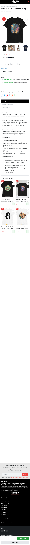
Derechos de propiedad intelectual (7, 522)
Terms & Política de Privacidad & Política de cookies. (19, 477)
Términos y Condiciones (5, 500)
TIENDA (4, 512)
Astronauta (5, 91)
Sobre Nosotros (4, 520)
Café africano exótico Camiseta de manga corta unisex (22, 228)
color (2, 57)
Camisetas (7, 89)
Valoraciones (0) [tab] (6, 107)
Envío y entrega (4, 505)
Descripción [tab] (5, 101)
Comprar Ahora (15, 542)
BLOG (3, 516)
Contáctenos (3, 509)
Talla (2, 61)
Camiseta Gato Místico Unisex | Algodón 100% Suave (22, 201)
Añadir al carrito (22, 538)
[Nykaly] (15, 2)
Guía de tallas (4, 68)
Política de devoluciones (5, 503)
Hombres (15, 89)
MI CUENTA (3, 514)
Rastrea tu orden (4, 507)
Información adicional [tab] (7, 104)
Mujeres (18, 89)
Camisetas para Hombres (11, 91)
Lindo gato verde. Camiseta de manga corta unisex (7, 201)
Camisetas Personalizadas (5, 92)
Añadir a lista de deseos (7, 71)
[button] (27, 2)
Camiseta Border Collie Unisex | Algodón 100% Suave (7, 228)
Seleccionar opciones (13, 204)
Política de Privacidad (5, 501)
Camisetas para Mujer (21, 91)
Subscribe (25, 474)
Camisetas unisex (14, 92)
